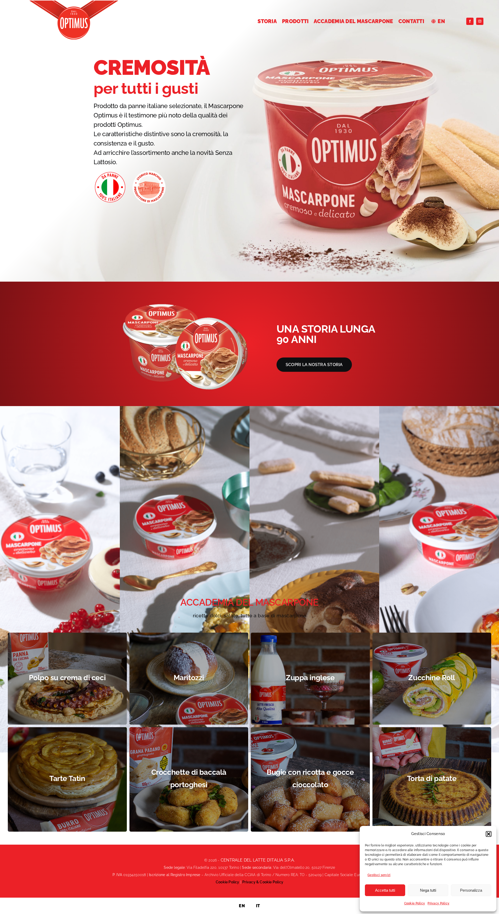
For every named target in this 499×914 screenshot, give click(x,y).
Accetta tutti (385, 890)
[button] (488, 834)
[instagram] (479, 21)
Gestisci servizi (379, 875)
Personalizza (471, 890)
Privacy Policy (438, 903)
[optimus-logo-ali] (74, 3)
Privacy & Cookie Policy (262, 882)
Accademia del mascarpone (249, 602)
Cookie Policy (414, 903)
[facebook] (470, 21)
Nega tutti (428, 890)
